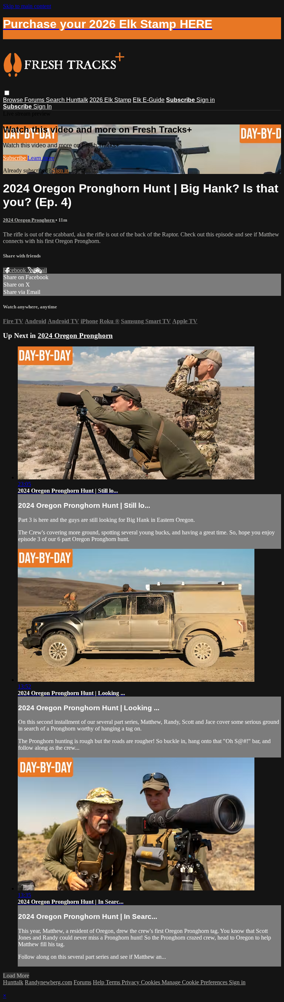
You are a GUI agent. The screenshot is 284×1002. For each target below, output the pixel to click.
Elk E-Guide (149, 100)
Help (99, 982)
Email (40, 270)
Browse (13, 100)
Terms (114, 982)
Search (56, 100)
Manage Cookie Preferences (195, 982)
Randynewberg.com (48, 982)
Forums (35, 100)
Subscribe (15, 158)
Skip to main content (27, 6)
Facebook (15, 270)
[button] (6, 92)
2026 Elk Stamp (110, 100)
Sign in (205, 100)
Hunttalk (77, 100)
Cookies (151, 982)
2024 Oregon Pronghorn (29, 220)
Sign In (42, 106)
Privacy (131, 982)
